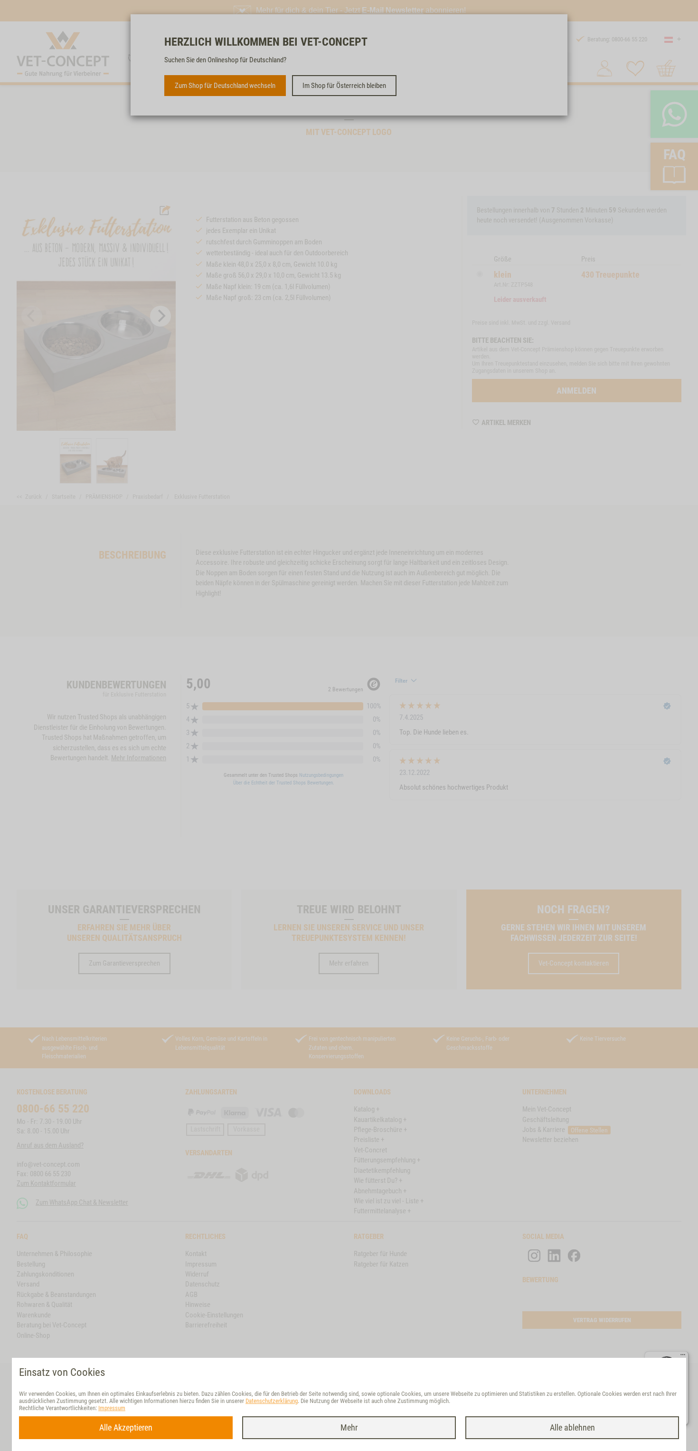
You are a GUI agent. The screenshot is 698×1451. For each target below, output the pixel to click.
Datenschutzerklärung (271, 1400)
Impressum (111, 1408)
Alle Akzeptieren (125, 1427)
